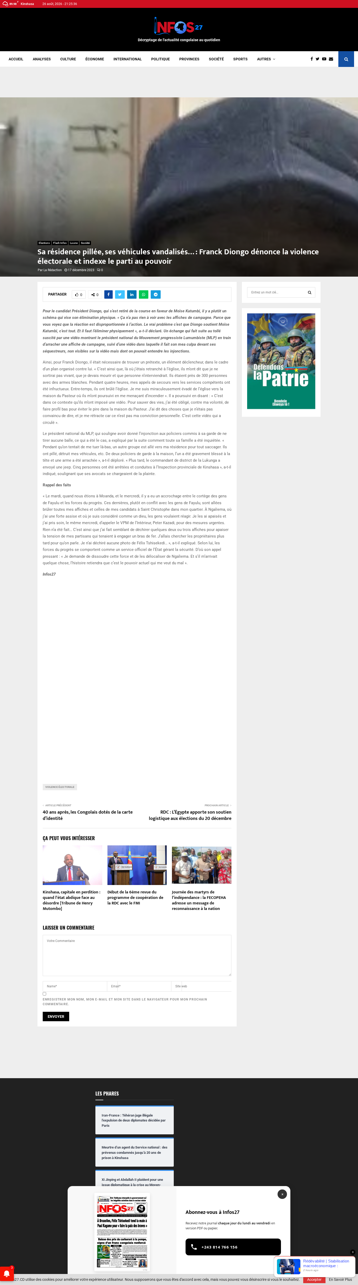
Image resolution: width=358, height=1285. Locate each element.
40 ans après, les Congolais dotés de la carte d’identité (88, 815)
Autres (264, 59)
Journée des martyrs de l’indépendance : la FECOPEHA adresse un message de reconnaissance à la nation (199, 900)
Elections (44, 242)
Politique (160, 59)
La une (74, 242)
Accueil (16, 59)
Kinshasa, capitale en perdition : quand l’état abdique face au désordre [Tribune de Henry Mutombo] (71, 900)
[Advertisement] (179, 84)
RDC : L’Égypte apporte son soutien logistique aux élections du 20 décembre (190, 815)
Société (216, 59)
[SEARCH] (309, 292)
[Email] (332, 59)
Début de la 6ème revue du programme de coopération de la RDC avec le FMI (135, 898)
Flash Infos (60, 242)
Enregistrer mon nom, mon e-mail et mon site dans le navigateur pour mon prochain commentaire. (125, 1002)
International (127, 59)
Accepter (314, 1279)
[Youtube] (325, 59)
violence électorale (59, 787)
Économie (94, 59)
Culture (68, 59)
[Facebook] (313, 59)
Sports (240, 59)
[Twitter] (319, 59)
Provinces (189, 59)
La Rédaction (53, 270)
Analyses (42, 59)
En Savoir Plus (340, 1279)
